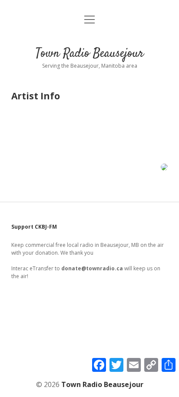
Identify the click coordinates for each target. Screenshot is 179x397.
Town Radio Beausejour (90, 53)
